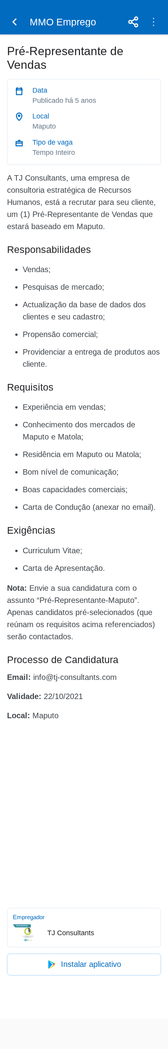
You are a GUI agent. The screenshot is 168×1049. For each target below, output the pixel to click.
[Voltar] (14, 22)
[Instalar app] (153, 22)
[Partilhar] (133, 22)
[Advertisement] (84, 813)
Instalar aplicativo (91, 964)
